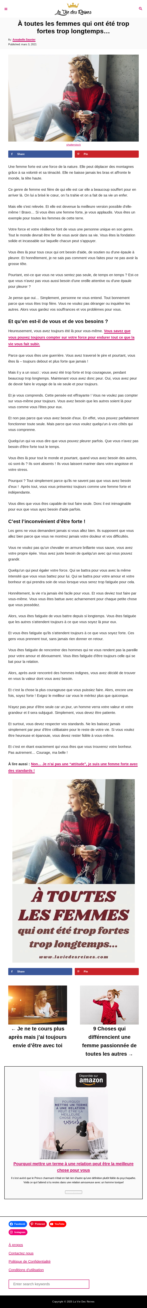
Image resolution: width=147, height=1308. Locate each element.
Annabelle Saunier (24, 39)
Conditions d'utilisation (26, 1270)
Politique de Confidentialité (30, 1261)
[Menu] (6, 8)
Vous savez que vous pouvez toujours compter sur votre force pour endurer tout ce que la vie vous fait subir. (71, 337)
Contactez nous (21, 1253)
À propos (16, 1245)
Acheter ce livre (73, 1192)
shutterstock (73, 144)
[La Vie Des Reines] (73, 9)
